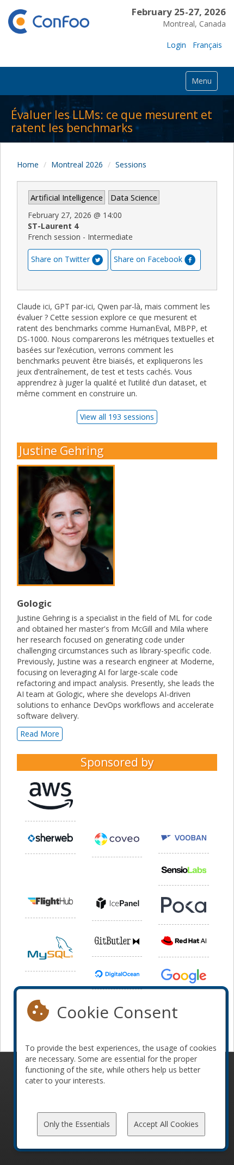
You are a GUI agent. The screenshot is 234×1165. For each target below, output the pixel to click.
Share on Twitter (60, 258)
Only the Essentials (77, 1124)
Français (207, 45)
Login (176, 45)
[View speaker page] (68, 526)
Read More (39, 733)
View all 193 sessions (117, 417)
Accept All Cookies (166, 1124)
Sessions (130, 164)
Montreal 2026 (77, 164)
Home (28, 164)
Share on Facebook (148, 258)
